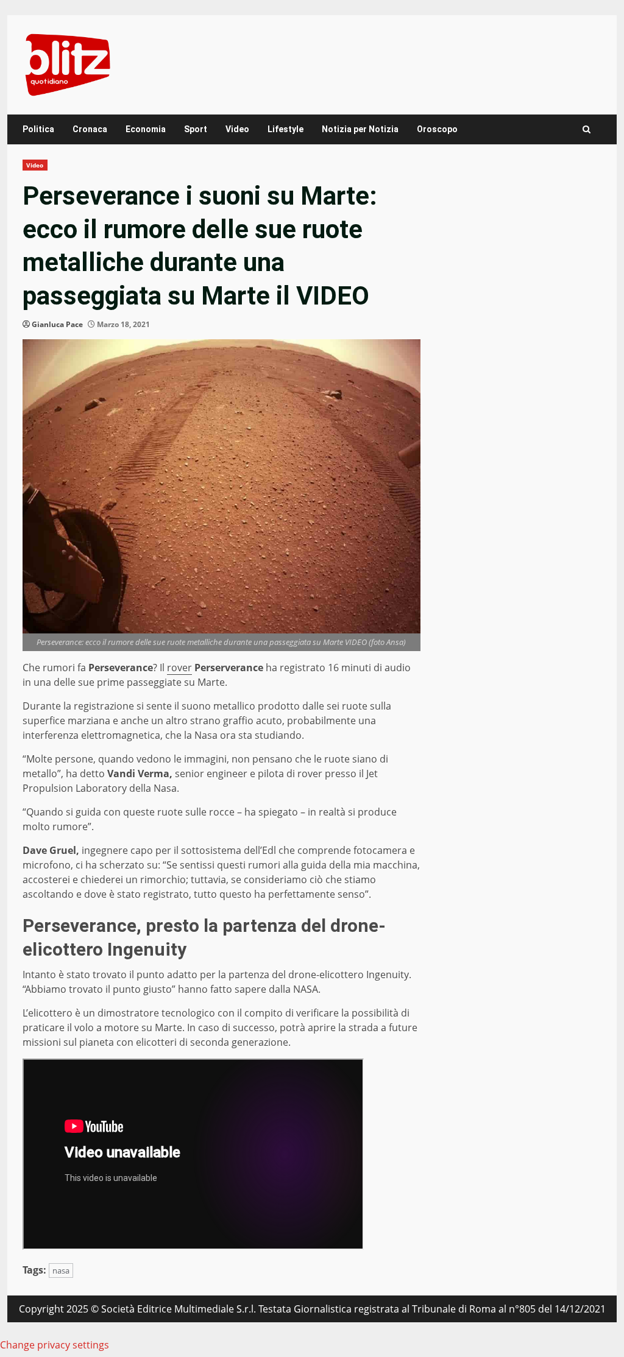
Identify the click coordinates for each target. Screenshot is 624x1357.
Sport (195, 129)
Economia (146, 129)
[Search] (586, 129)
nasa (60, 1270)
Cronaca (90, 129)
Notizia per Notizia (360, 129)
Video (237, 129)
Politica (38, 129)
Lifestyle (285, 129)
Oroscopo (437, 129)
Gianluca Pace (57, 324)
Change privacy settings (54, 1345)
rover (179, 667)
